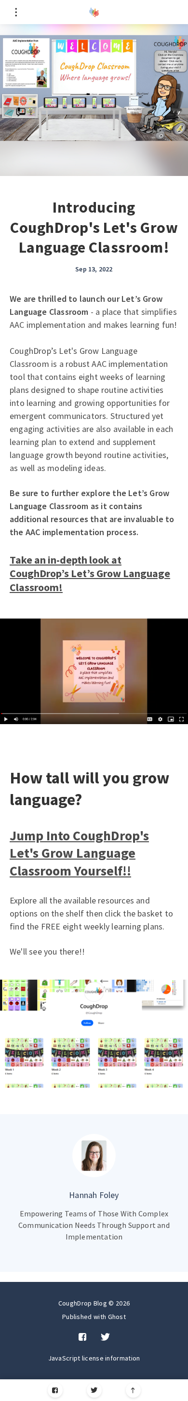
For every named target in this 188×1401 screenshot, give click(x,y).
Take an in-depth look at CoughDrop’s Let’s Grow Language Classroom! (90, 573)
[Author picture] (94, 1155)
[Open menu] (15, 12)
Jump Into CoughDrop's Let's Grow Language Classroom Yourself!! (79, 853)
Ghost (117, 1316)
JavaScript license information (94, 1358)
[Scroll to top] (133, 1390)
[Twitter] (94, 1390)
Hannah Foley (94, 1194)
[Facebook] (55, 1390)
